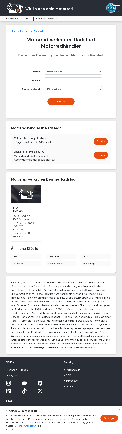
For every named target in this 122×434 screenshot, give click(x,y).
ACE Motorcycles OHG (29, 152)
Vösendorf (18, 263)
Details (101, 141)
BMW (15, 207)
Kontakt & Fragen (18, 369)
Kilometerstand (30, 89)
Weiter (61, 101)
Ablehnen (11, 429)
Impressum (72, 380)
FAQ (28, 18)
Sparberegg (89, 263)
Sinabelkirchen (55, 263)
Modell (36, 80)
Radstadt (39, 31)
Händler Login (13, 18)
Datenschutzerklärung (26, 425)
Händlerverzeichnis (46, 18)
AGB (68, 375)
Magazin (13, 375)
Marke (36, 71)
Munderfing (53, 256)
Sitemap (70, 386)
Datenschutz (73, 369)
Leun (85, 256)
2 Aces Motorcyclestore (30, 138)
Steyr (15, 256)
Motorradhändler (20, 31)
